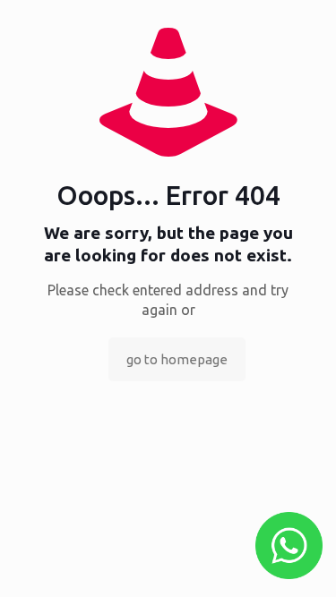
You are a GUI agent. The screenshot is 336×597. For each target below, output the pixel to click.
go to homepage (177, 359)
